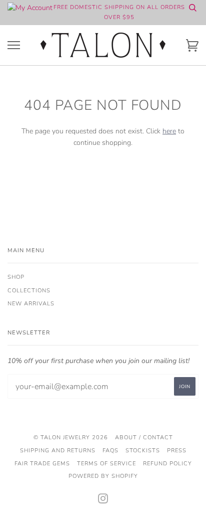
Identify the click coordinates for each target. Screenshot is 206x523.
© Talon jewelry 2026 (71, 437)
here (169, 131)
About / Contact (144, 437)
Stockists (143, 450)
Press (176, 450)
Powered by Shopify (103, 476)
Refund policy (167, 463)
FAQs (110, 450)
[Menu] (14, 45)
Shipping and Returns (58, 450)
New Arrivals (31, 303)
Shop (16, 277)
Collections (29, 290)
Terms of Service (106, 463)
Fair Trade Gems (42, 463)
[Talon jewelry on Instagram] (103, 500)
